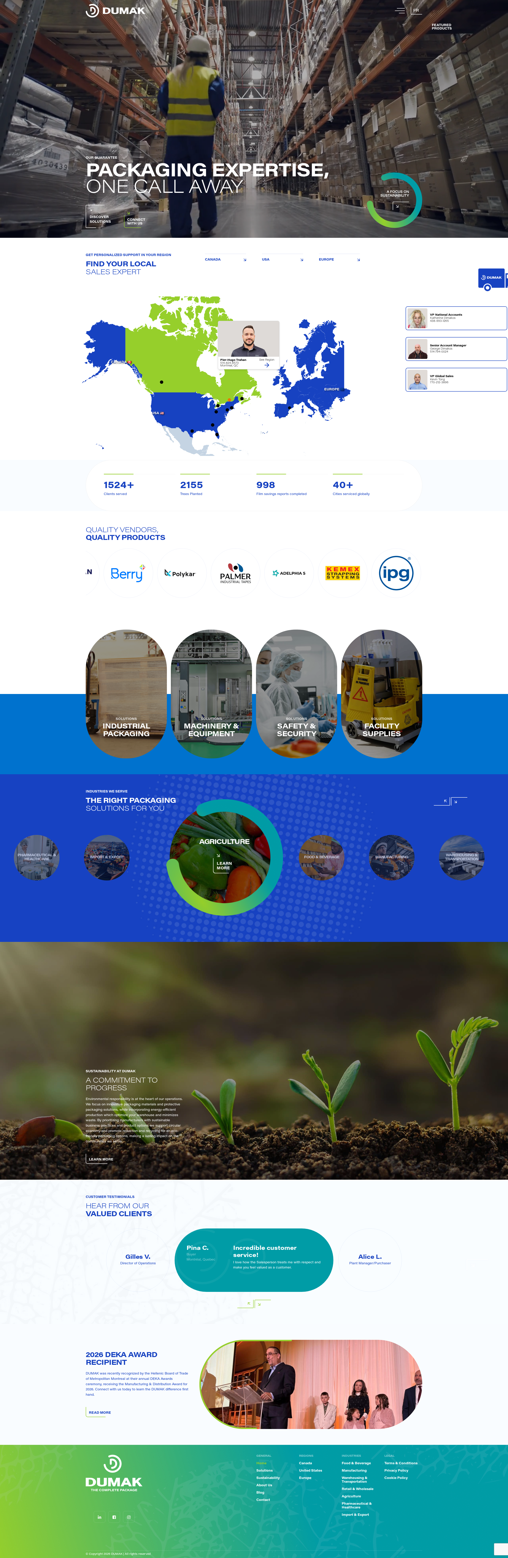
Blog (260, 1492)
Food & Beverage (356, 1463)
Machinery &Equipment (211, 730)
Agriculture (351, 1496)
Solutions (264, 1470)
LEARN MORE (224, 866)
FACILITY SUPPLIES (382, 730)
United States (310, 1470)
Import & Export (355, 1515)
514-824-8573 (229, 363)
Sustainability (268, 1478)
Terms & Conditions (401, 1463)
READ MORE (100, 1413)
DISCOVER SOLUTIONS (100, 220)
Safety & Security (296, 730)
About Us (264, 1485)
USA (265, 259)
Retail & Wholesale (357, 1489)
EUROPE (326, 259)
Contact (263, 1500)
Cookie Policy (396, 1478)
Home (261, 1463)
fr (416, 11)
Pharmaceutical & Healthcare (357, 1505)
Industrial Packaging (126, 730)
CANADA (213, 259)
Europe (305, 1478)
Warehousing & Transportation (355, 1480)
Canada (305, 1463)
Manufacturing (354, 1470)
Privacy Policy (396, 1470)
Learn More (101, 1159)
